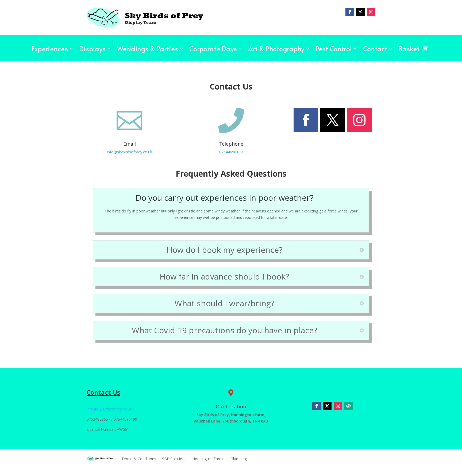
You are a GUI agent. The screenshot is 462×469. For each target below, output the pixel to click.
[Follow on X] (360, 12)
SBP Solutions (174, 458)
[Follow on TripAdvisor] (348, 406)
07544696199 (231, 151)
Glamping (238, 458)
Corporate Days (213, 50)
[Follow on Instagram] (371, 12)
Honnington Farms (208, 458)
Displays (92, 50)
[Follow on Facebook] (349, 12)
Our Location (231, 406)
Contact (375, 50)
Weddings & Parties (147, 50)
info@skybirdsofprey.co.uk (129, 151)
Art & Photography (276, 50)
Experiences (49, 50)
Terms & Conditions (138, 458)
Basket (408, 50)
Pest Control (333, 50)
